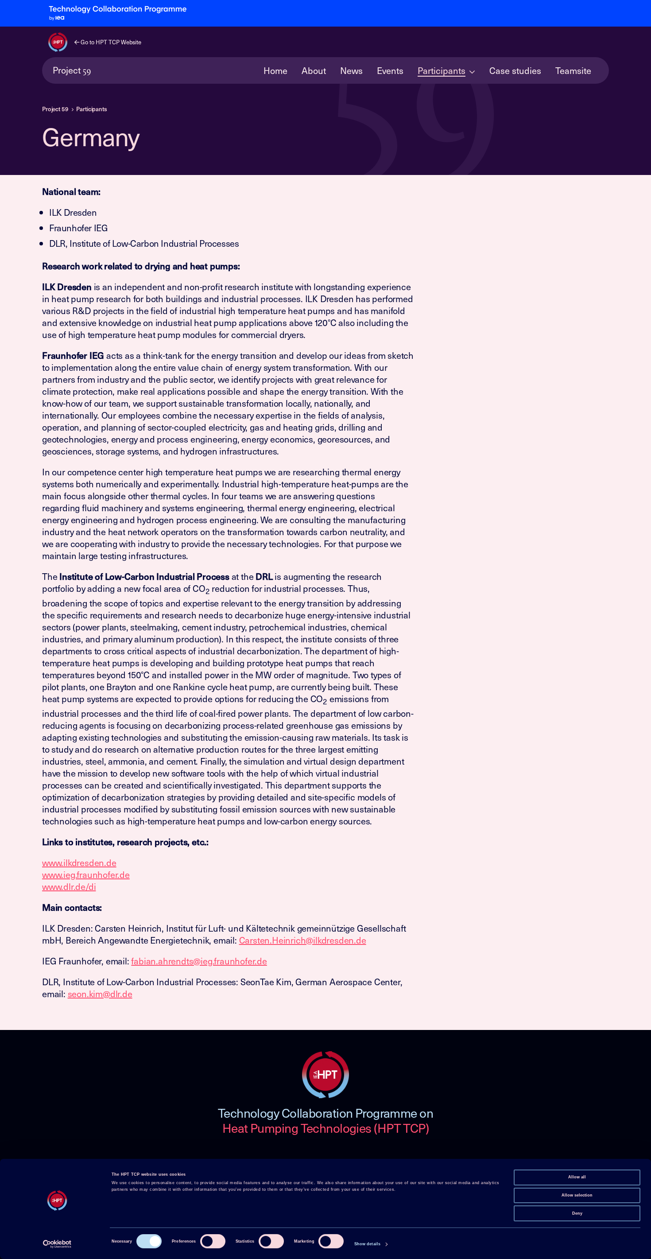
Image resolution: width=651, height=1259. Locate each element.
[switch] (212, 1241)
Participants (441, 70)
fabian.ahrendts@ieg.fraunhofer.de (199, 961)
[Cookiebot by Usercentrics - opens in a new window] (57, 1244)
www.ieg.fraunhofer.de (86, 874)
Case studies (515, 70)
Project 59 (55, 109)
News (351, 70)
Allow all (577, 1177)
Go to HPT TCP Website (110, 42)
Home (275, 70)
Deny (577, 1213)
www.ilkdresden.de (79, 862)
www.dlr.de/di (69, 886)
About (314, 70)
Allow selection (577, 1195)
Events (390, 70)
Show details (367, 1244)
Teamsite (573, 70)
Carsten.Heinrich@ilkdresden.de (302, 940)
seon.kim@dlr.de (100, 993)
